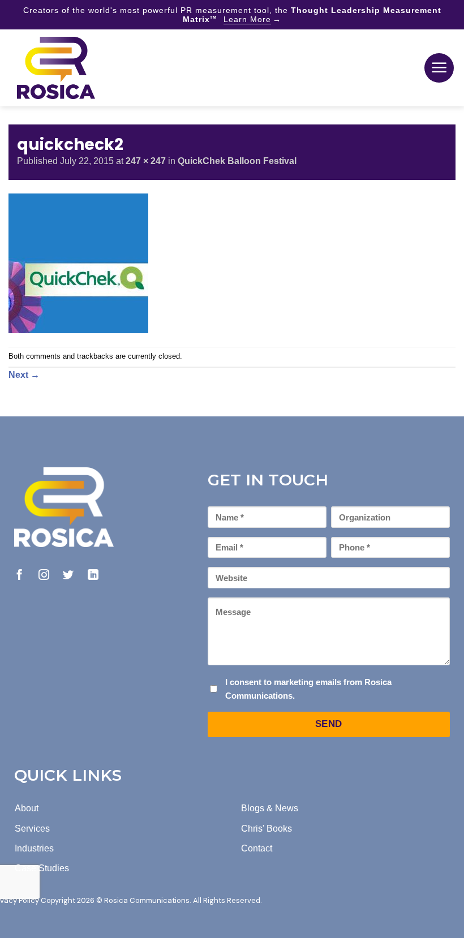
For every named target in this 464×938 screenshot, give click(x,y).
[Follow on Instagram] (43, 576)
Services (32, 828)
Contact (256, 848)
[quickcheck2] (78, 262)
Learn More (247, 19)
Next (24, 375)
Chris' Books (266, 828)
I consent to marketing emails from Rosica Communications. (308, 688)
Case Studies (42, 868)
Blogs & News (269, 808)
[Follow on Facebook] (19, 576)
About (26, 808)
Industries (34, 848)
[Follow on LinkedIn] (93, 576)
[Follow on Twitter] (68, 576)
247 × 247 (146, 161)
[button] (439, 68)
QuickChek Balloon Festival (237, 161)
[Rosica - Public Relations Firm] (56, 68)
